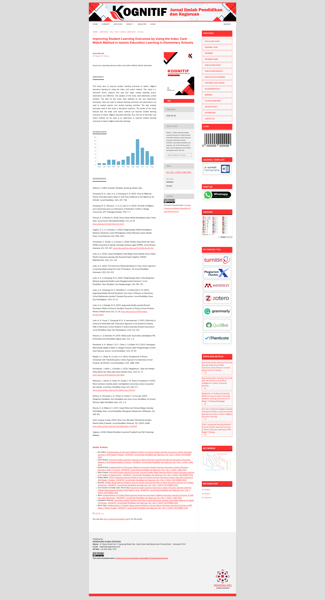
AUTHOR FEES (210, 113)
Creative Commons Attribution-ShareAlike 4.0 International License (177, 209)
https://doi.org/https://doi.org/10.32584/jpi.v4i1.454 (133, 248)
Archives (118, 24)
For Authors (206, 494)
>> (103, 513)
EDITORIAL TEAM (211, 47)
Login (152, 24)
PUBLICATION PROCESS (214, 71)
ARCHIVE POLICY (211, 107)
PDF (169, 101)
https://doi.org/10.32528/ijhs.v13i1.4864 (108, 375)
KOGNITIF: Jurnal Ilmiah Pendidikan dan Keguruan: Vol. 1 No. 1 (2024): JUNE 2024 (153, 470)
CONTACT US (210, 119)
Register (142, 24)
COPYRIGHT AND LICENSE (215, 83)
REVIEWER (209, 53)
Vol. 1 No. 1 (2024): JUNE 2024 (122, 32)
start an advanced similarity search (116, 519)
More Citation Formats (177, 155)
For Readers (206, 490)
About (129, 24)
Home (95, 24)
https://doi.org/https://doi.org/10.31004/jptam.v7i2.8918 (115, 426)
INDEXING (208, 95)
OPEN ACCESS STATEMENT (215, 77)
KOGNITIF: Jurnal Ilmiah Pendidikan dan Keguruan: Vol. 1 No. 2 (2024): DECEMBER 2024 (158, 475)
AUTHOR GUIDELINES (213, 101)
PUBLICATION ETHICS (213, 65)
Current (106, 24)
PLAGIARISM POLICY (212, 89)
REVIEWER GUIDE (211, 59)
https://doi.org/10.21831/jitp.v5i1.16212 (108, 224)
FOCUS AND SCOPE (212, 41)
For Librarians (207, 497)
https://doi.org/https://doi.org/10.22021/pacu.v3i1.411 (114, 390)
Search (227, 24)
